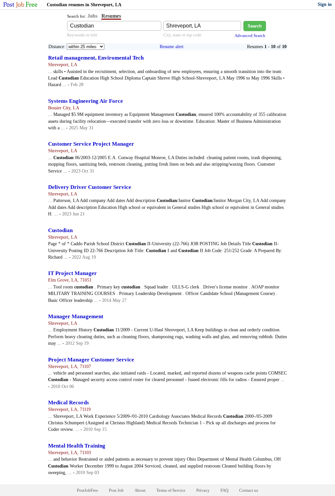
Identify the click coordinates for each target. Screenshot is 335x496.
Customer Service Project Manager (91, 144)
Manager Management (75, 316)
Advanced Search (250, 35)
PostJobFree (87, 490)
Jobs (92, 16)
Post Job (116, 490)
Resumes (111, 16)
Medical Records (68, 402)
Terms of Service (170, 490)
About (140, 490)
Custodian (60, 230)
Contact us (248, 490)
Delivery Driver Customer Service (89, 187)
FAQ (224, 490)
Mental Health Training (76, 446)
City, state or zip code (182, 34)
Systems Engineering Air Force (85, 101)
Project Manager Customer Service (91, 360)
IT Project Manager (72, 273)
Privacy (203, 490)
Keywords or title (82, 34)
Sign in (325, 4)
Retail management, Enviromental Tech (96, 58)
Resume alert (172, 46)
